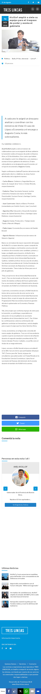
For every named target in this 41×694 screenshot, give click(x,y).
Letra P (33, 59)
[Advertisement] (20, 92)
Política (7, 59)
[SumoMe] (38, 691)
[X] (20, 691)
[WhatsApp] (26, 691)
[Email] (32, 691)
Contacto (32, 664)
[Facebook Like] (15, 691)
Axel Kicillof (20, 467)
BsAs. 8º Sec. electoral (20, 59)
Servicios (22, 664)
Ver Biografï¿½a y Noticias (20, 505)
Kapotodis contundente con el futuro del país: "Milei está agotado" (24, 585)
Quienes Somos (10, 664)
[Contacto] (38, 2)
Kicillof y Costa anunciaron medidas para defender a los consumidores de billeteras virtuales (24, 576)
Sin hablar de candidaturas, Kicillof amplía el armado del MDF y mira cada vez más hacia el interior (24, 595)
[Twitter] (34, 2)
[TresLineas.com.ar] (13, 9)
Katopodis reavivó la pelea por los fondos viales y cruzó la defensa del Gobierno (24, 604)
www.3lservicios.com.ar (20, 684)
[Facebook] (29, 2)
